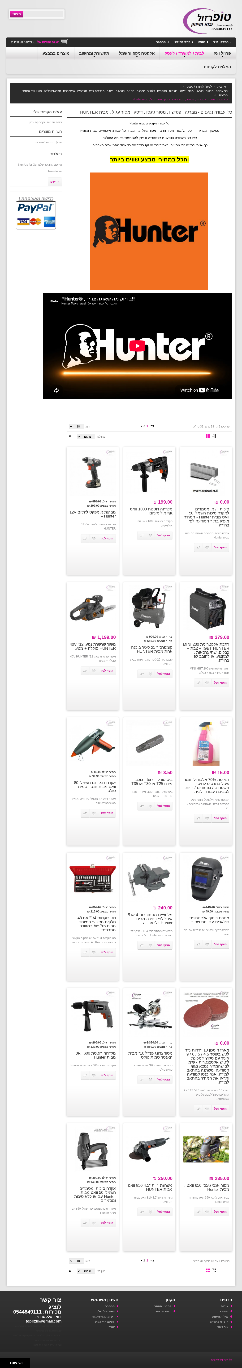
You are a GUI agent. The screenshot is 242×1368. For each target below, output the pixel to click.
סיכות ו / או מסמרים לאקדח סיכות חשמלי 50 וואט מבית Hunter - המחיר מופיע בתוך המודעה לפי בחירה (206, 517)
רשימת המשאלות (103, 1316)
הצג (88, 426)
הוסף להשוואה (198, 547)
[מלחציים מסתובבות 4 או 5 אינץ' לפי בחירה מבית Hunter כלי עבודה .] (149, 878)
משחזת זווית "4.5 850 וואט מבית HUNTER (150, 1187)
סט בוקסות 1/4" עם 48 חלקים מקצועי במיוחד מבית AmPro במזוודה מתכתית (97, 924)
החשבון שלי (221, 42)
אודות (224, 1306)
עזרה (111, 1327)
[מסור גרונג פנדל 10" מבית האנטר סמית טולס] (149, 1014)
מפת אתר (222, 1311)
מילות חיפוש (220, 1316)
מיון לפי (101, 436)
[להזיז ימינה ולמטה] (6, 1364)
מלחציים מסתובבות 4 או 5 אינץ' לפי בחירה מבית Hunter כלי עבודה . (150, 919)
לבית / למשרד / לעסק (199, 86)
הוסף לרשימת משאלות (207, 547)
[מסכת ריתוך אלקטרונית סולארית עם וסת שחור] (206, 878)
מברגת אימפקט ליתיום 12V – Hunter (92, 514)
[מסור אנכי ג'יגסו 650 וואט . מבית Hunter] (206, 1149)
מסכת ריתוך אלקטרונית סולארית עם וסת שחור (209, 920)
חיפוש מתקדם (219, 1321)
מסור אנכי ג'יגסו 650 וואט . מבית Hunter (206, 1187)
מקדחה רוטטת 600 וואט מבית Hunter (95, 1055)
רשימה (214, 436)
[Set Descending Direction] (70, 436)
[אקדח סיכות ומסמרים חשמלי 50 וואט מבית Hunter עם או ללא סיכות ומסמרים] (92, 1149)
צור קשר (222, 1327)
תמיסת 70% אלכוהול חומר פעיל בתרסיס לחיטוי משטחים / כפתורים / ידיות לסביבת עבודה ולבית (206, 786)
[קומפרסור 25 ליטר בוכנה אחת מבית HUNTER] (149, 608)
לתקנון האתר (162, 1306)
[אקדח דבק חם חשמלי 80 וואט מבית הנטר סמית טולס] (92, 743)
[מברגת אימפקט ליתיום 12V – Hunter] (92, 473)
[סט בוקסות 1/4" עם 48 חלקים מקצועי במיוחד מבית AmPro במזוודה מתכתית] (92, 878)
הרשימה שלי (182, 42)
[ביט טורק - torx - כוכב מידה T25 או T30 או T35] (149, 743)
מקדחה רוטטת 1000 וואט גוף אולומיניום (151, 511)
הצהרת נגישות (161, 1311)
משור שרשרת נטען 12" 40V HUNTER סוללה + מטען (93, 646)
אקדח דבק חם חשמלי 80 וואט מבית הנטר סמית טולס (95, 787)
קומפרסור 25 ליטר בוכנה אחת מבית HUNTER (152, 649)
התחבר (161, 42)
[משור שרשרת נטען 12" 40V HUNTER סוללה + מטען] (92, 608)
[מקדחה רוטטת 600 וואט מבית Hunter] (92, 1014)
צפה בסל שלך (106, 1311)
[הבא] (141, 426)
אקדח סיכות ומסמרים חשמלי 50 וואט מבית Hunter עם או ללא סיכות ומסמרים (95, 1195)
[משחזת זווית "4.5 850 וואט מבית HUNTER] (149, 1149)
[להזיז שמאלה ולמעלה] (3, 1361)
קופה (201, 42)
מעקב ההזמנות (105, 1321)
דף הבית (222, 86)
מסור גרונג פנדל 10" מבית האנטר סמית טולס (150, 1055)
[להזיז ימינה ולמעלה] (6, 1361)
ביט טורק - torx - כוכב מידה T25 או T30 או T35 (152, 782)
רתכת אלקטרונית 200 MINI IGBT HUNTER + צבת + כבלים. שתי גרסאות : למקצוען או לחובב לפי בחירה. (206, 652)
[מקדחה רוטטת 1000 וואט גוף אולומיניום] (149, 473)
